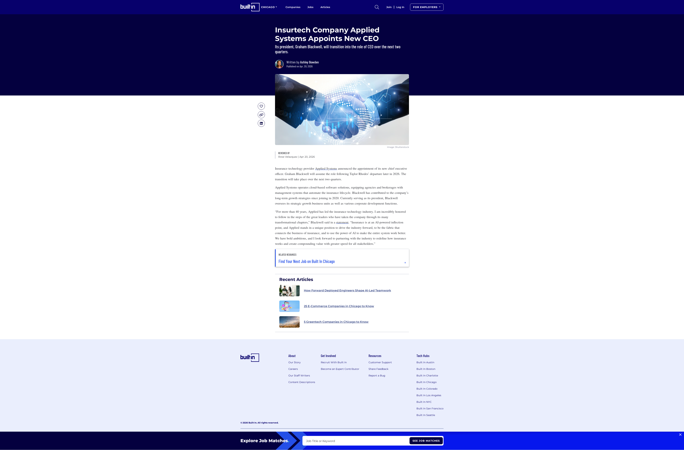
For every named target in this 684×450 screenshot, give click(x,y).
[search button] (377, 7)
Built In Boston (425, 369)
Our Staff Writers (299, 375)
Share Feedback (378, 369)
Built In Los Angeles (428, 395)
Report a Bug (377, 375)
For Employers (425, 7)
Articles (325, 7)
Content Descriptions (301, 382)
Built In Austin (425, 362)
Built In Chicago (426, 382)
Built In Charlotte (427, 375)
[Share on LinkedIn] (261, 123)
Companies (293, 7)
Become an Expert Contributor (340, 369)
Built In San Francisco (430, 408)
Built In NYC (424, 402)
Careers (293, 369)
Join (389, 7)
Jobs (310, 7)
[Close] (680, 435)
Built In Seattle (425, 415)
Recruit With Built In (334, 362)
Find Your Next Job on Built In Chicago (307, 261)
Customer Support (380, 362)
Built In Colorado (426, 388)
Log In (400, 7)
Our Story (294, 362)
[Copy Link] (261, 114)
